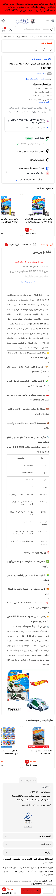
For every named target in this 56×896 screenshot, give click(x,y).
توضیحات (44, 244)
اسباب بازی (43, 37)
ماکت (36, 79)
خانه (50, 37)
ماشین (42, 79)
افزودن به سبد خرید (30, 891)
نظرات (10, 244)
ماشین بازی (34, 37)
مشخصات (27, 244)
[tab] (47, 245)
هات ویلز (47, 59)
